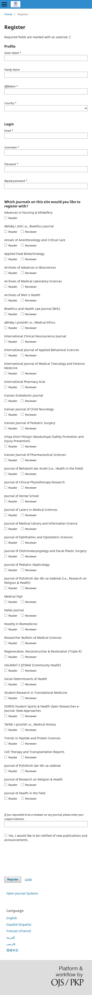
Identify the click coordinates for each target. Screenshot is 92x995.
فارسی (10, 944)
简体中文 (12, 950)
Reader (12, 218)
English (11, 918)
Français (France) (18, 931)
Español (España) (18, 924)
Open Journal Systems (22, 893)
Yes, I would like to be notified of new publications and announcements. (46, 838)
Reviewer (30, 232)
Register (12, 879)
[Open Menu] (4, 4)
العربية (10, 937)
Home (8, 14)
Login (28, 879)
